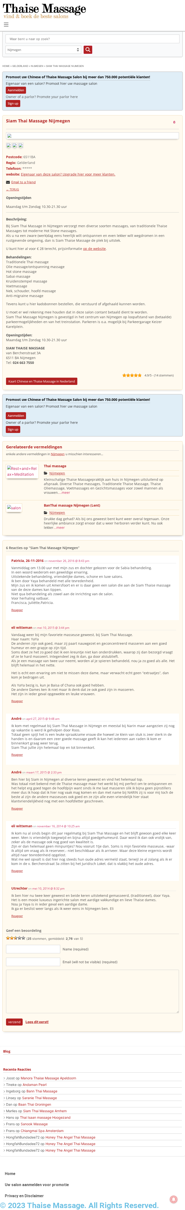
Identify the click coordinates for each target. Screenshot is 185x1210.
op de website (94, 248)
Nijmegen (37, 65)
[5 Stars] (23, 938)
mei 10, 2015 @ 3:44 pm (53, 628)
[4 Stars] (19, 938)
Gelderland (20, 65)
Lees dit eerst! (37, 1022)
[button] (6, 24)
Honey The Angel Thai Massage (70, 1137)
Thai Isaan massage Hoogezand (45, 1117)
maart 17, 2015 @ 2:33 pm (44, 772)
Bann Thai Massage (41, 1091)
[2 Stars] (12, 938)
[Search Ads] (88, 50)
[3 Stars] (16, 938)
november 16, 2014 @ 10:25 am (58, 826)
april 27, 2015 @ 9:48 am (42, 719)
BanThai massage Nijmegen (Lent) (72, 505)
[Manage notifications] (174, 1199)
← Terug (12, 189)
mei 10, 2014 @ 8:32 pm (48, 888)
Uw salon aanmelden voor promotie (37, 1184)
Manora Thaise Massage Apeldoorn (48, 1078)
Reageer (17, 610)
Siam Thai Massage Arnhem (45, 1111)
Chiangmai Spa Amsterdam (42, 1131)
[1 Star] (8, 938)
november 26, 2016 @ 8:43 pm (68, 561)
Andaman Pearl (34, 1085)
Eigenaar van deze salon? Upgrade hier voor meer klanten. (68, 174)
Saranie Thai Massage (39, 1098)
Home (6, 65)
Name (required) (76, 949)
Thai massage (55, 466)
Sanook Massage (34, 1124)
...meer (64, 492)
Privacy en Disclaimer (24, 1196)
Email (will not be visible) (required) (90, 962)
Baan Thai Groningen (34, 1104)
